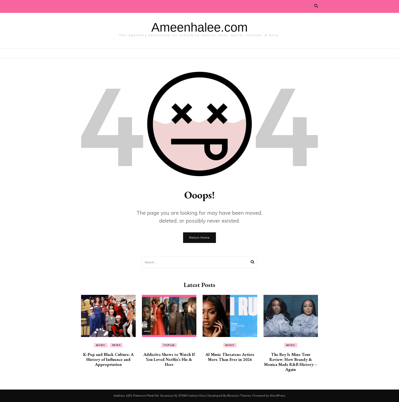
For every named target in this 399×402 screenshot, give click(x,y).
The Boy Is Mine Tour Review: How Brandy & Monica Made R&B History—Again (290, 362)
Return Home (199, 237)
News (116, 345)
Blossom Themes (239, 395)
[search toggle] (316, 6)
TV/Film (169, 345)
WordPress (277, 395)
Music (100, 345)
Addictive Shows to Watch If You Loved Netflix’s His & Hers (169, 359)
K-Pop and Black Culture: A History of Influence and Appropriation (108, 359)
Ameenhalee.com (199, 27)
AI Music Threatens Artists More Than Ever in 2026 (229, 357)
